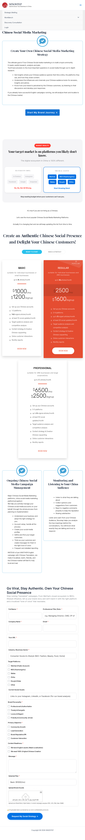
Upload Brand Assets (16, 788)
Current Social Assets (17, 690)
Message (13, 756)
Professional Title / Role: (52, 609)
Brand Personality (15, 702)
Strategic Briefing (10, 13)
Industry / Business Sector (19, 650)
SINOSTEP (15, 4)
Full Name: (13, 609)
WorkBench (8, 18)
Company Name (15, 622)
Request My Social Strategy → (25, 816)
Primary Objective (15, 723)
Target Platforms (14, 661)
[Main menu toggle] (80, 5)
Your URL (13, 637)
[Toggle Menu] (78, 17)
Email (45, 622)
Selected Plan (14, 776)
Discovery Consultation (13, 23)
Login (6, 27)
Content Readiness (15, 743)
